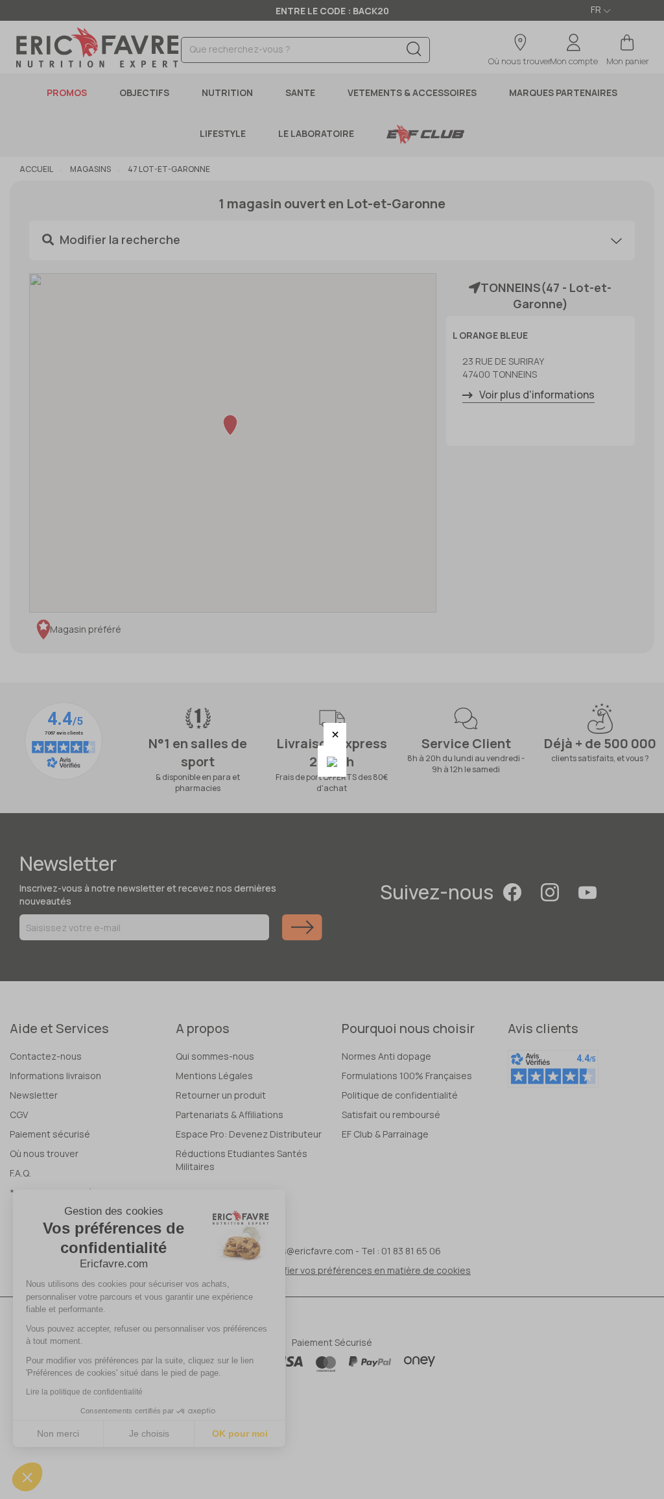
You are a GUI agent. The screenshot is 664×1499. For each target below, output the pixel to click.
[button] (335, 734)
